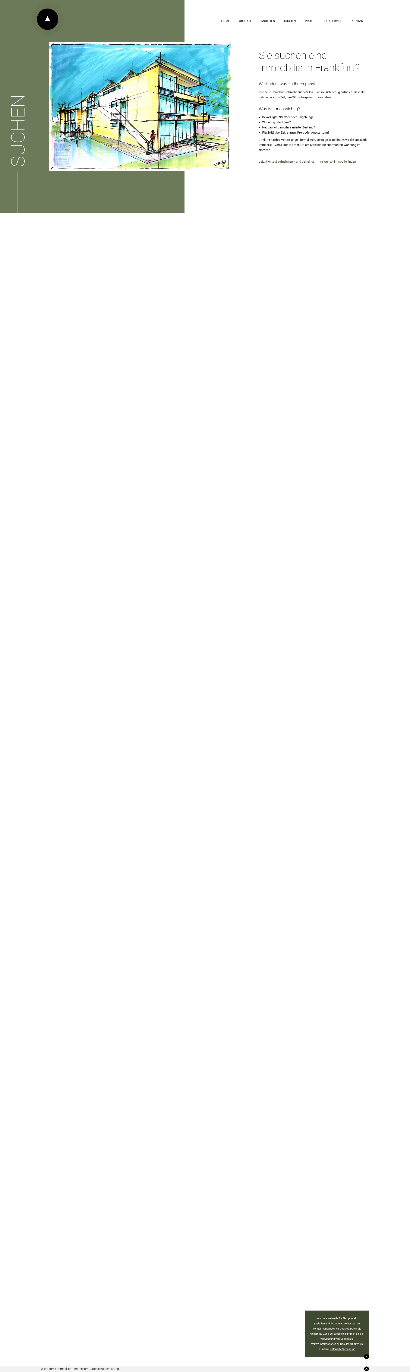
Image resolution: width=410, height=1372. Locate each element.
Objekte (245, 21)
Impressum (80, 1369)
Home (225, 21)
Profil (310, 21)
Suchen (290, 21)
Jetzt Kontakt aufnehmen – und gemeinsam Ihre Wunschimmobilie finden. (308, 161)
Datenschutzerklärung (342, 1349)
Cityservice (333, 21)
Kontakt (358, 21)
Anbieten (268, 21)
